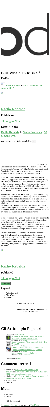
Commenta (6, 283)
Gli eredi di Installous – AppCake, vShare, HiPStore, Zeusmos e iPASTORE (28, 337)
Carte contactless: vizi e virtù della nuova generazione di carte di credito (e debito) (27, 348)
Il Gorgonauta (26, 354)
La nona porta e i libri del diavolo (24, 353)
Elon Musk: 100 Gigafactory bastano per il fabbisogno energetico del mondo (27, 373)
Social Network (30, 85)
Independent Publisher (9, 405)
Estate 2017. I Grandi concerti (26, 370)
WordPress (34, 405)
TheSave (25, 340)
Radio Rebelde (12, 85)
